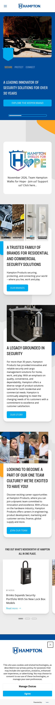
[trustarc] (47, 702)
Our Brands (17, 287)
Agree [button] (27, 693)
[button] (50, 645)
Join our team (18, 530)
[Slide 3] (40, 115)
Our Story (16, 414)
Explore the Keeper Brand (27, 103)
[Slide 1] (15, 115)
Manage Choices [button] (27, 686)
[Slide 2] (27, 115)
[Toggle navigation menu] (5, 6)
